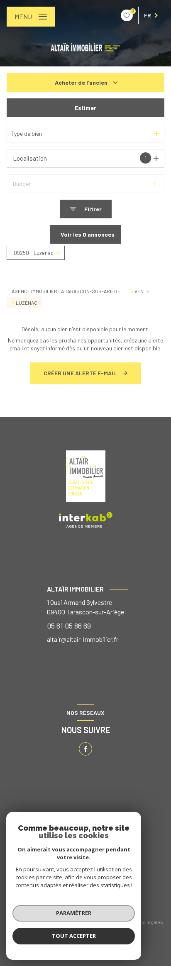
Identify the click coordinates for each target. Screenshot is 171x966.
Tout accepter (74, 935)
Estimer (85, 107)
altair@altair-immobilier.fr (82, 639)
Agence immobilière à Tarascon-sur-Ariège (66, 291)
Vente (141, 291)
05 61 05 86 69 (69, 625)
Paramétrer (73, 913)
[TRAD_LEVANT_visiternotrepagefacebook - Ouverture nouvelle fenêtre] (85, 749)
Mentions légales (144, 922)
